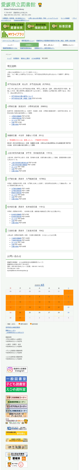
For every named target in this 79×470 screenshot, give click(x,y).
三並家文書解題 (16, 238)
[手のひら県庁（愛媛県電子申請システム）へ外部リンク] (17, 464)
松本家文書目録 (16, 216)
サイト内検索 (65, 18)
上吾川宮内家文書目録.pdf (19, 163)
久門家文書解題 (16, 188)
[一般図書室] (16, 379)
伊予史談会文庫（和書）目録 (21, 98)
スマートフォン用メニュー (11, 40)
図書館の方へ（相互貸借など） (45, 48)
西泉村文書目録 (16, 193)
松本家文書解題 (16, 214)
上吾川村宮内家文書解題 (19, 165)
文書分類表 (15, 124)
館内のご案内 (25, 58)
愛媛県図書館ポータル (10, 48)
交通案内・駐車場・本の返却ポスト (14, 18)
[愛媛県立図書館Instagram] (17, 369)
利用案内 (16, 58)
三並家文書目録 (16, 240)
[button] (29, 45)
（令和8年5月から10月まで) (15, 332)
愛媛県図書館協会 (26, 48)
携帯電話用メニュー (28, 40)
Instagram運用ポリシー (21, 20)
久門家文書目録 (16, 191)
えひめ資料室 (35, 58)
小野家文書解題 (16, 116)
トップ (9, 58)
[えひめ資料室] (16, 389)
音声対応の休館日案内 (13, 327)
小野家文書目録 (16, 118)
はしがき (14, 120)
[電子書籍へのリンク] (17, 428)
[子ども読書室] (16, 384)
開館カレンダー (11, 330)
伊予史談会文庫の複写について (22, 96)
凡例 (12, 122)
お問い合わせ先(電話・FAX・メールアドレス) (43, 18)
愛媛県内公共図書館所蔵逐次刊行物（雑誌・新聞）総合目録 (55, 40)
